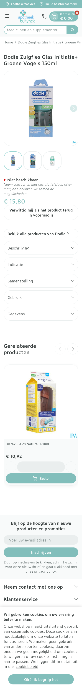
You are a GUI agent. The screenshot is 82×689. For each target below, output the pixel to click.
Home (8, 42)
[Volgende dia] (72, 348)
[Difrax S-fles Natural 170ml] (41, 402)
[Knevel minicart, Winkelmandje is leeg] (54, 16)
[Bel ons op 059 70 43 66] (44, 16)
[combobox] (35, 29)
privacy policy (45, 571)
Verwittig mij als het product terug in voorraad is (41, 212)
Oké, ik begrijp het (41, 679)
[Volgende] (73, 108)
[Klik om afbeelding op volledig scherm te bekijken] (41, 108)
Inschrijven (41, 552)
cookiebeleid (27, 666)
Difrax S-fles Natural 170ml (27, 443)
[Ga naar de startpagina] (26, 16)
